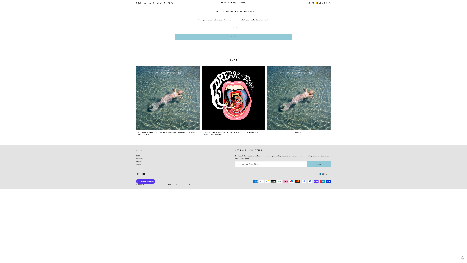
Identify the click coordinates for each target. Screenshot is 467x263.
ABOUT (138, 164)
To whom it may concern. (233, 3)
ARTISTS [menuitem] (149, 3)
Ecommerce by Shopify (186, 185)
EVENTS (139, 161)
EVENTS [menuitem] (161, 3)
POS (169, 185)
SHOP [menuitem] (139, 3)
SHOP (138, 156)
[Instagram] (138, 174)
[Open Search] (309, 3)
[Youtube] (144, 174)
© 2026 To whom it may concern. (150, 185)
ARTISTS (139, 159)
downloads (299, 132)
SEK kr (323, 3)
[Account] (313, 3)
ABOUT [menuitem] (171, 3)
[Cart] (330, 3)
